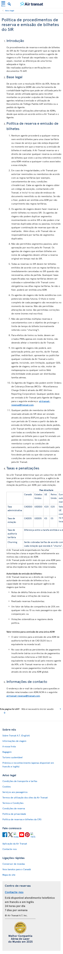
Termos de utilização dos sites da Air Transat (25, 797)
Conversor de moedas (13, 863)
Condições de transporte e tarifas (19, 781)
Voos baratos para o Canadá (16, 869)
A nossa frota (9, 746)
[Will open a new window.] (4, 835)
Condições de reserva (13, 808)
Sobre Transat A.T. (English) (16, 735)
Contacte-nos (9, 849)
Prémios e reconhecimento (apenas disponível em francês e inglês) (28, 764)
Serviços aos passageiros (14, 792)
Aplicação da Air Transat (14, 843)
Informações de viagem (14, 740)
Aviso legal (9, 10)
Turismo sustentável (12, 757)
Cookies (6, 786)
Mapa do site (8, 874)
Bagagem (7, 751)
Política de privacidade (14, 813)
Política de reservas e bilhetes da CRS (21, 819)
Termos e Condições (12, 802)
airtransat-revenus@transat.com (23, 695)
